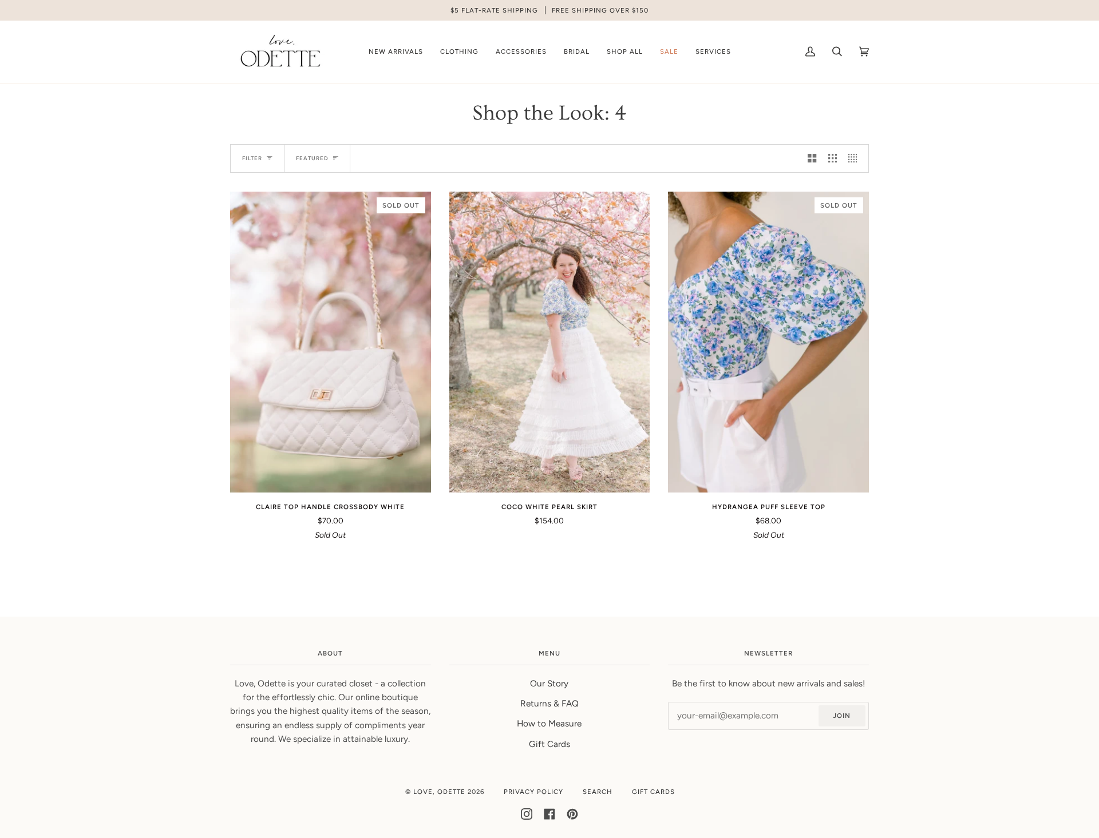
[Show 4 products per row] (855, 158)
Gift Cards (549, 744)
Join (842, 716)
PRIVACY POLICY (533, 792)
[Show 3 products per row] (833, 158)
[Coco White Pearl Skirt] (549, 342)
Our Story (549, 683)
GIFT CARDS (653, 792)
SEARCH (597, 792)
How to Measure (549, 723)
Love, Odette (439, 792)
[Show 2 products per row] (812, 158)
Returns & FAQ (549, 703)
